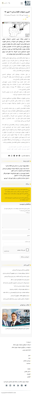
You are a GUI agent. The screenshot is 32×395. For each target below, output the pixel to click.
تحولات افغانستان (12, 146)
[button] (21, 3)
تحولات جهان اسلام (25, 149)
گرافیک (28, 374)
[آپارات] (6, 385)
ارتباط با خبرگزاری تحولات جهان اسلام (21, 345)
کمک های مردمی (26, 350)
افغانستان (19, 146)
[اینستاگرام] (10, 385)
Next (25, 311)
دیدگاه (28, 212)
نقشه (28, 369)
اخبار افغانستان (26, 146)
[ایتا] (21, 385)
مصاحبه (28, 363)
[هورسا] (14, 385)
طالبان (19, 149)
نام (29, 229)
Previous (27, 311)
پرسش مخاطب (26, 361)
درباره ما (28, 342)
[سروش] (17, 385)
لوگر (12, 149)
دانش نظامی (27, 371)
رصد (29, 358)
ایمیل (28, 235)
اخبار (29, 355)
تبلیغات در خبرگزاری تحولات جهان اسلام (21, 347)
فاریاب (15, 149)
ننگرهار (8, 149)
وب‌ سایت (27, 241)
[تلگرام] (25, 385)
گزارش (28, 377)
